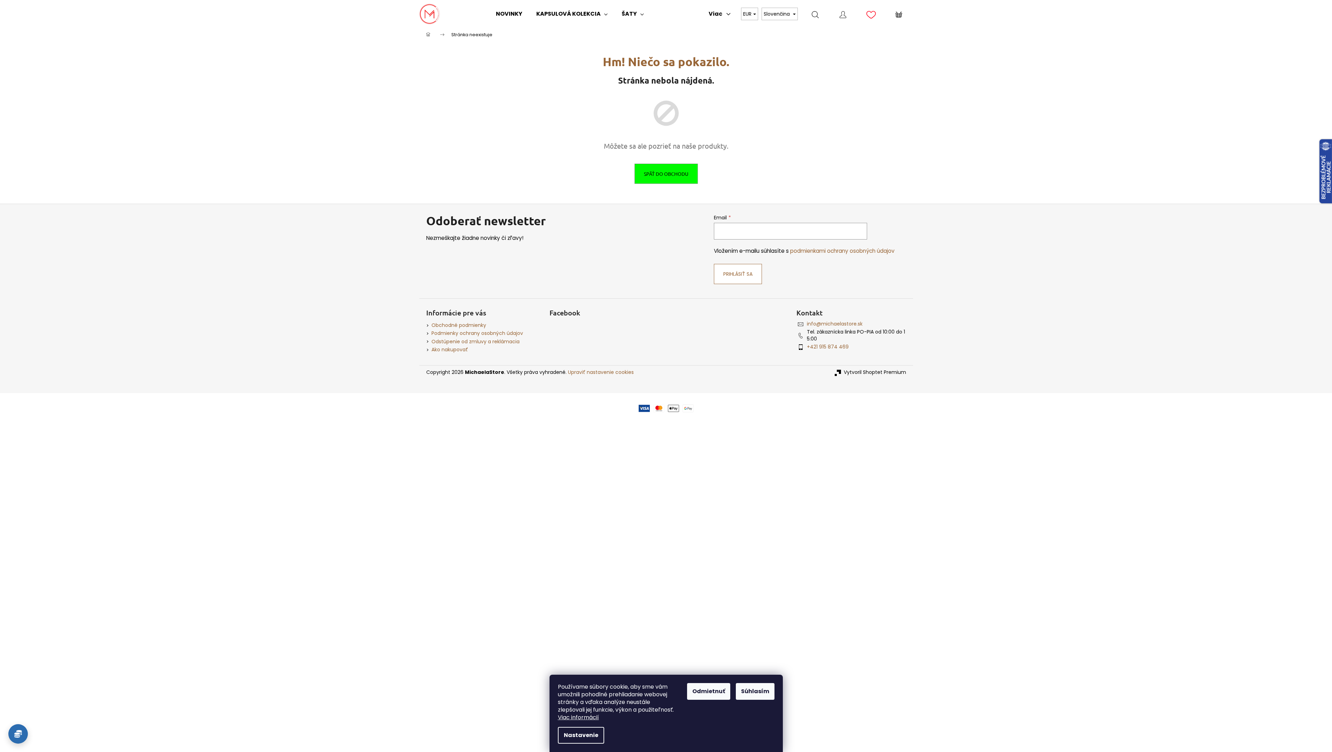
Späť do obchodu (666, 174)
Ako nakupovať (449, 349)
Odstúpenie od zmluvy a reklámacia (475, 341)
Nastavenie (581, 735)
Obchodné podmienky (458, 325)
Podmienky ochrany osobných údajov (477, 333)
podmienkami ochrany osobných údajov (842, 250)
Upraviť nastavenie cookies (601, 372)
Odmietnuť (708, 691)
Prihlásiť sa (738, 274)
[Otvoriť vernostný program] (18, 734)
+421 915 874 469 (828, 346)
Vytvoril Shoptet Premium (875, 372)
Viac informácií (578, 717)
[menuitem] (509, 14)
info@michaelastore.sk (835, 323)
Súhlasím (755, 691)
